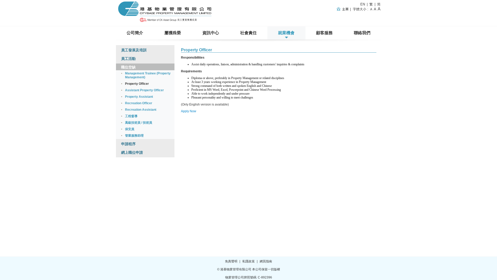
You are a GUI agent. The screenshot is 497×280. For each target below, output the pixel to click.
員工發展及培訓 (134, 50)
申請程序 (128, 144)
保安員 (129, 129)
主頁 (343, 8)
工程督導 (131, 116)
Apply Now (188, 111)
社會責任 (248, 33)
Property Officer (196, 50)
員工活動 (128, 59)
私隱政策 (248, 261)
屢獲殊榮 (172, 33)
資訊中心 (210, 33)
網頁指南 (266, 261)
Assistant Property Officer (144, 90)
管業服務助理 (134, 135)
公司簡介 (135, 33)
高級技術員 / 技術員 (138, 122)
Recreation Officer (138, 103)
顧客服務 (324, 33)
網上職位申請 (132, 152)
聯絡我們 (362, 33)
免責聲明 (231, 261)
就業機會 (286, 33)
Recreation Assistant (140, 109)
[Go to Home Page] (165, 22)
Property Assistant (139, 97)
